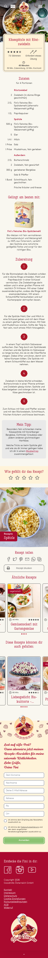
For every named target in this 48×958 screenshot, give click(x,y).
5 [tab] (26, 706)
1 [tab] (21, 633)
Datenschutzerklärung (30, 827)
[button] (24, 954)
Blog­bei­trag (32, 451)
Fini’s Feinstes (24, 6)
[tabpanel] (24, 607)
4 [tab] (26, 633)
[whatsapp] (33, 559)
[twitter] (14, 559)
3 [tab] (24, 633)
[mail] (27, 559)
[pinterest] (21, 559)
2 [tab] (23, 633)
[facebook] (8, 559)
